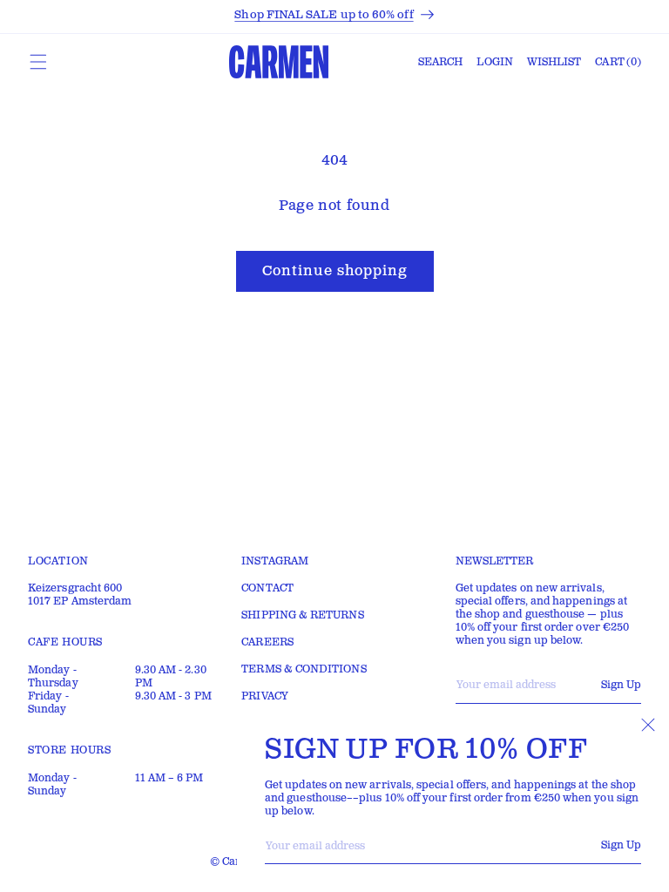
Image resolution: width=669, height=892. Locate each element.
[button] (38, 61)
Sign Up (621, 845)
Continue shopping (335, 271)
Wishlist (554, 62)
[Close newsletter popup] (648, 725)
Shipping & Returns (302, 615)
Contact (267, 588)
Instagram (274, 561)
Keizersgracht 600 (75, 588)
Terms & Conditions (303, 669)
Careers (267, 642)
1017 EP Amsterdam (80, 601)
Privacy (264, 696)
